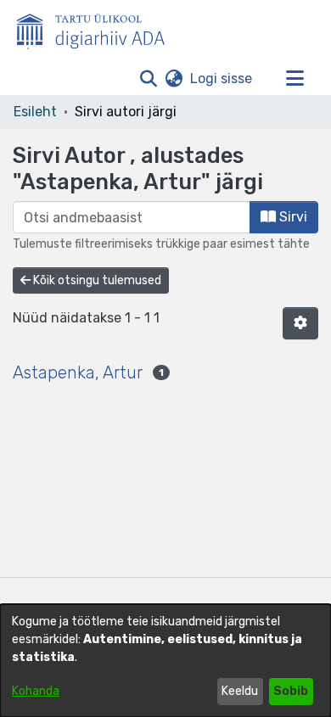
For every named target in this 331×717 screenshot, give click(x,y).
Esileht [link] (35, 112)
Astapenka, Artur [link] (78, 372)
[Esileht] (97, 28)
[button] (148, 79)
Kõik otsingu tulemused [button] (96, 280)
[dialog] (165, 660)
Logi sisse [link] (222, 78)
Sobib (290, 691)
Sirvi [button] (291, 217)
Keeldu (240, 691)
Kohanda (35, 691)
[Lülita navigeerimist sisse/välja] (294, 79)
